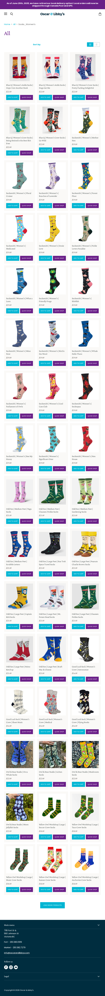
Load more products (52, 905)
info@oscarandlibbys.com (17, 952)
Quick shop (26, 97)
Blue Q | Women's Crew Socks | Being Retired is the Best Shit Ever (19, 140)
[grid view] (90, 44)
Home (7, 24)
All (14, 24)
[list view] (96, 44)
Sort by (36, 44)
